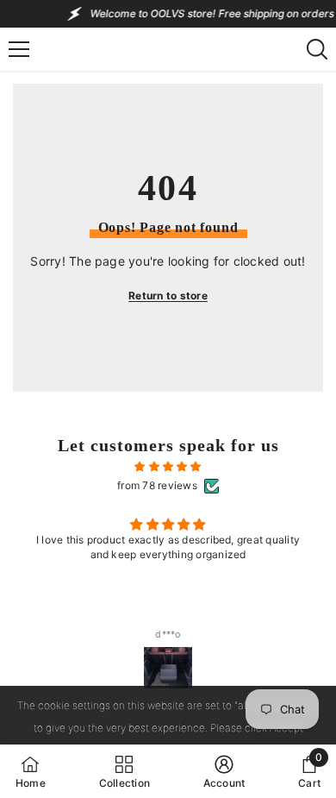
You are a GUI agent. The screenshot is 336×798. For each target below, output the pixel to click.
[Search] (317, 49)
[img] (168, 466)
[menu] (19, 49)
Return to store (168, 295)
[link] (224, 771)
